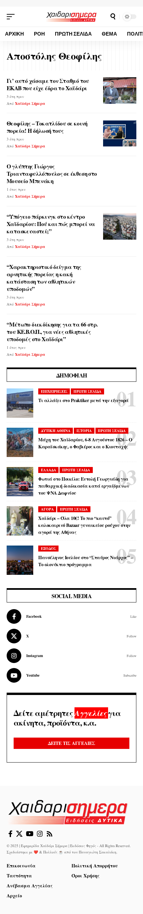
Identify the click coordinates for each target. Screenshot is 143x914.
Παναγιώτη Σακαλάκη (97, 851)
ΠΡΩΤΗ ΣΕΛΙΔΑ (87, 391)
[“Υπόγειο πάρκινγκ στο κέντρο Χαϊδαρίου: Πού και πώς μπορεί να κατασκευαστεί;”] (119, 226)
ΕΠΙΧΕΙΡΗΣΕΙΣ (54, 391)
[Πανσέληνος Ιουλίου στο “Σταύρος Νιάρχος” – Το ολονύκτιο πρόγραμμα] (20, 560)
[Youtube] (71, 675)
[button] (12, 16)
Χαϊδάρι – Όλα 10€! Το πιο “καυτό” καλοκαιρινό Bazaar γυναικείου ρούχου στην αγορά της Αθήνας (84, 525)
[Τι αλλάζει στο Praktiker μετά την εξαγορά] (20, 403)
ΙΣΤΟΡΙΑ (84, 430)
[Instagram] (71, 655)
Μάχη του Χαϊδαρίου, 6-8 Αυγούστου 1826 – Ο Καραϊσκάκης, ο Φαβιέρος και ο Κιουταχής (85, 443)
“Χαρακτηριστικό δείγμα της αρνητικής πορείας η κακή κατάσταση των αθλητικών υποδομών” (44, 278)
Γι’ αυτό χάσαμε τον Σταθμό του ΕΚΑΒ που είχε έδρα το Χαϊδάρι (48, 84)
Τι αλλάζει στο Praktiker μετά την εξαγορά (83, 400)
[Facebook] (71, 616)
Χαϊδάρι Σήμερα (30, 103)
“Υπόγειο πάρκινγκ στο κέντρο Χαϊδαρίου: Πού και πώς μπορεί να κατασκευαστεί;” (51, 223)
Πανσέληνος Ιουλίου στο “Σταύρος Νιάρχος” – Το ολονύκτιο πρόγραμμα (85, 561)
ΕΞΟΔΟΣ (48, 548)
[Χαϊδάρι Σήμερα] (71, 16)
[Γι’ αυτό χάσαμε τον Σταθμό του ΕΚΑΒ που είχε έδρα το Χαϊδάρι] (119, 90)
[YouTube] (29, 833)
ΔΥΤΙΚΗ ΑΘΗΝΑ (56, 430)
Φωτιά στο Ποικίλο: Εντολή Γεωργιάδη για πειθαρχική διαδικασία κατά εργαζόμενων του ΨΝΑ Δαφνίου (83, 485)
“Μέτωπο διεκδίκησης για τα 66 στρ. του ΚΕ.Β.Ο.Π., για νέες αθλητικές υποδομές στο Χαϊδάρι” (52, 331)
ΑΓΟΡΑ (47, 509)
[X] (71, 636)
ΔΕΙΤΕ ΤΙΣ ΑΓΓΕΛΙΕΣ (71, 743)
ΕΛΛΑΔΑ (48, 470)
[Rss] (50, 833)
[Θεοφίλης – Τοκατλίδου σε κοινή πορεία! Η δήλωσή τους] (119, 133)
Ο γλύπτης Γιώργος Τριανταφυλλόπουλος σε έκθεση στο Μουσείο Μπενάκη (52, 173)
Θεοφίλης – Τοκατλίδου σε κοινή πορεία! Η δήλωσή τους (47, 127)
